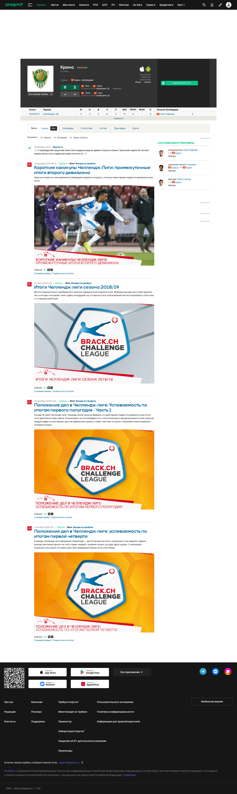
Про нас (8, 702)
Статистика (86, 128)
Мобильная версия (212, 701)
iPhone (138, 82)
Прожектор (64, 721)
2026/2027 (34, 113)
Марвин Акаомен (187, 164)
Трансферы (119, 128)
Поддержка (38, 721)
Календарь (67, 128)
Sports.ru (58, 147)
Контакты (10, 721)
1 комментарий (41, 517)
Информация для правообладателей (118, 721)
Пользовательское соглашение (115, 702)
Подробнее (129, 775)
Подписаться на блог (63, 273)
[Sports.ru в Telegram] (204, 672)
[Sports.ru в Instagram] (229, 672)
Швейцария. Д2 (102, 88)
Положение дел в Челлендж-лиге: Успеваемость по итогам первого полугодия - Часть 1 (90, 407)
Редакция (10, 711)
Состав (103, 128)
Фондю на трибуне (85, 163)
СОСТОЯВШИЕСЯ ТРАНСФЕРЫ (176, 142)
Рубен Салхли (184, 179)
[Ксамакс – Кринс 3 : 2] (78, 68)
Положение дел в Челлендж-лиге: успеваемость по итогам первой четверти (90, 534)
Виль (87, 86)
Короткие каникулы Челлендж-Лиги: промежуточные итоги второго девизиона (92, 170)
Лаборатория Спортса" (71, 731)
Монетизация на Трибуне (72, 711)
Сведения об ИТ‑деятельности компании (82, 741)
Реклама (36, 711)
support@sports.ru (69, 762)
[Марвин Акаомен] (161, 167)
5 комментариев (42, 273)
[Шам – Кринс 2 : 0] (84, 68)
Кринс (99, 86)
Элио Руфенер (167, 113)
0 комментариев (42, 391)
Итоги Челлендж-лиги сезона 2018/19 (76, 287)
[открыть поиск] (204, 5)
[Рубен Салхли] (161, 182)
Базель (175, 167)
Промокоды (65, 750)
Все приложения (130, 672)
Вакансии (36, 702)
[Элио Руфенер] (161, 153)
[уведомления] (212, 5)
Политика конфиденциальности (115, 711)
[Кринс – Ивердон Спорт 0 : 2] (82, 68)
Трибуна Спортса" (68, 702)
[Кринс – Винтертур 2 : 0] (80, 68)
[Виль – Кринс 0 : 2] (86, 68)
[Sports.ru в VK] (216, 672)
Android (147, 82)
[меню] (30, 5)
